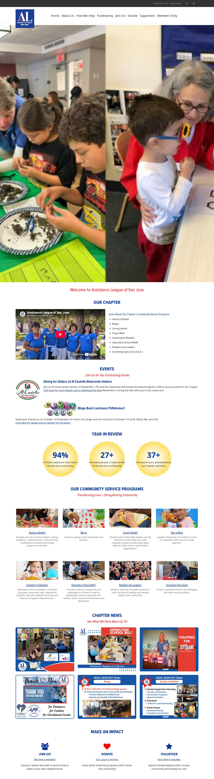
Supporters (147, 16)
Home (55, 16)
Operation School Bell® (83, 585)
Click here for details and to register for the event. (43, 422)
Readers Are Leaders (130, 585)
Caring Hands (130, 533)
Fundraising (105, 16)
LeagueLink (175, 3)
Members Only (167, 16)
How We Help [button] (85, 16)
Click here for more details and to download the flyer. (73, 390)
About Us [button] (68, 16)
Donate (133, 16)
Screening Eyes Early (177, 585)
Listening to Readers (37, 585)
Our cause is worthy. (107, 759)
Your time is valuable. (169, 759)
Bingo (84, 533)
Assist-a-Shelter (37, 533)
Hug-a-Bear (177, 533)
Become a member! (45, 759)
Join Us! (120, 16)
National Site (160, 3)
